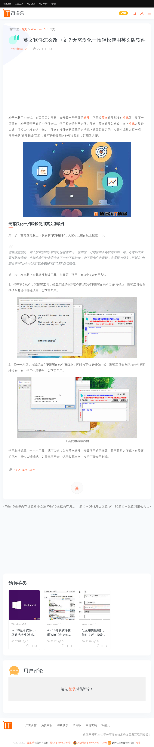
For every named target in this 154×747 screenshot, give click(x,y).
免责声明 (46, 725)
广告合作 (31, 725)
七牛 (138, 742)
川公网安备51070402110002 (92, 742)
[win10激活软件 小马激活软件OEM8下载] (24, 605)
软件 (87, 118)
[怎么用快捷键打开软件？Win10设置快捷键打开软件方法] (94, 605)
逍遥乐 (30, 742)
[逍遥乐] (14, 13)
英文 (105, 118)
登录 (72, 689)
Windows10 (19, 48)
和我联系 (62, 725)
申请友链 (91, 725)
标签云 (105, 725)
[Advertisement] (77, 82)
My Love (31, 3)
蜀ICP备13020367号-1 (61, 742)
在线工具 (18, 3)
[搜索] (134, 13)
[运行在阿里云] (117, 742)
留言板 (77, 725)
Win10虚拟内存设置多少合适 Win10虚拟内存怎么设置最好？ (48, 506)
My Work (43, 3)
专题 (53, 3)
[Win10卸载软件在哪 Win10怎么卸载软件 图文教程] (59, 605)
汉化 (126, 118)
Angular (7, 3)
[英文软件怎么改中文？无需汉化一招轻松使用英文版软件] (77, 179)
